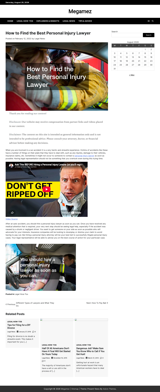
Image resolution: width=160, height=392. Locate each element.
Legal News (69, 21)
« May (131, 75)
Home (10, 21)
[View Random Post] (148, 21)
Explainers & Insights (48, 21)
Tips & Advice (85, 21)
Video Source (12, 219)
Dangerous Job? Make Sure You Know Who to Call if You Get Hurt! (90, 351)
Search (115, 31)
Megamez (80, 11)
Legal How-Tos (25, 21)
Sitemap (75, 389)
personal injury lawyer (84, 156)
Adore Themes (109, 389)
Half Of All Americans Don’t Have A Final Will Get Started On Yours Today (56, 351)
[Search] (152, 21)
